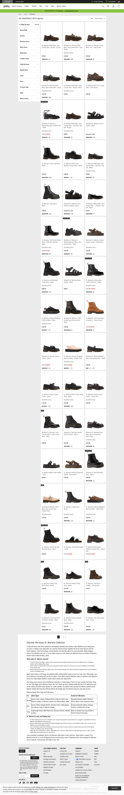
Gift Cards (63, 764)
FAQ (44, 754)
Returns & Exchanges (49, 759)
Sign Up (22, 751)
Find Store (35, 776)
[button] (119, 2)
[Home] (6, 6)
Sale (95, 762)
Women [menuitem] (34, 6)
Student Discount (65, 762)
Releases (97, 764)
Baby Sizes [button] (23, 53)
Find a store (22, 773)
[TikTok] (20, 783)
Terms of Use (79, 762)
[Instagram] (28, 783)
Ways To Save (64, 759)
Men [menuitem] (40, 6)
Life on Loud (63, 751)
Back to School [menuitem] (61, 6)
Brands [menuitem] (27, 6)
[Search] (103, 6)
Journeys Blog (64, 756)
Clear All (37, 24)
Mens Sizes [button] (23, 47)
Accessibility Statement (82, 764)
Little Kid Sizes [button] (24, 64)
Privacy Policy (79, 756)
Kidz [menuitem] (46, 6)
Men (95, 756)
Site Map (45, 773)
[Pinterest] (24, 783)
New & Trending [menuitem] (17, 6)
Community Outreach (81, 754)
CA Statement (79, 767)
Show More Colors (68, 52)
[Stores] (108, 6)
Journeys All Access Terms (83, 770)
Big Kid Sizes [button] (24, 70)
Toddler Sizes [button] (24, 58)
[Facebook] (31, 783)
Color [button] (22, 75)
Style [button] (21, 93)
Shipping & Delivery (48, 762)
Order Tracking (98, 1)
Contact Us (46, 751)
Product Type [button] (24, 87)
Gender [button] (22, 36)
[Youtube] (36, 783)
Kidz (95, 759)
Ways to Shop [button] (24, 98)
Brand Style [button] (23, 30)
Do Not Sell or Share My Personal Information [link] (82, 776)
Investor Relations (80, 773)
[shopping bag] (118, 6)
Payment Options (48, 767)
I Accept (114, 788)
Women (96, 754)
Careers (77, 751)
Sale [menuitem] (52, 6)
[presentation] (16, 6)
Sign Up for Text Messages (27, 755)
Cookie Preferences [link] (81, 780)
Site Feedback (47, 770)
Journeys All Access (66, 754)
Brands (96, 751)
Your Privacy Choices (84, 759)
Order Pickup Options (49, 764)
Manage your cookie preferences (45, 787)
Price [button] (21, 81)
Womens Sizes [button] (24, 41)
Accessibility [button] (112, 1)
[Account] (113, 6)
